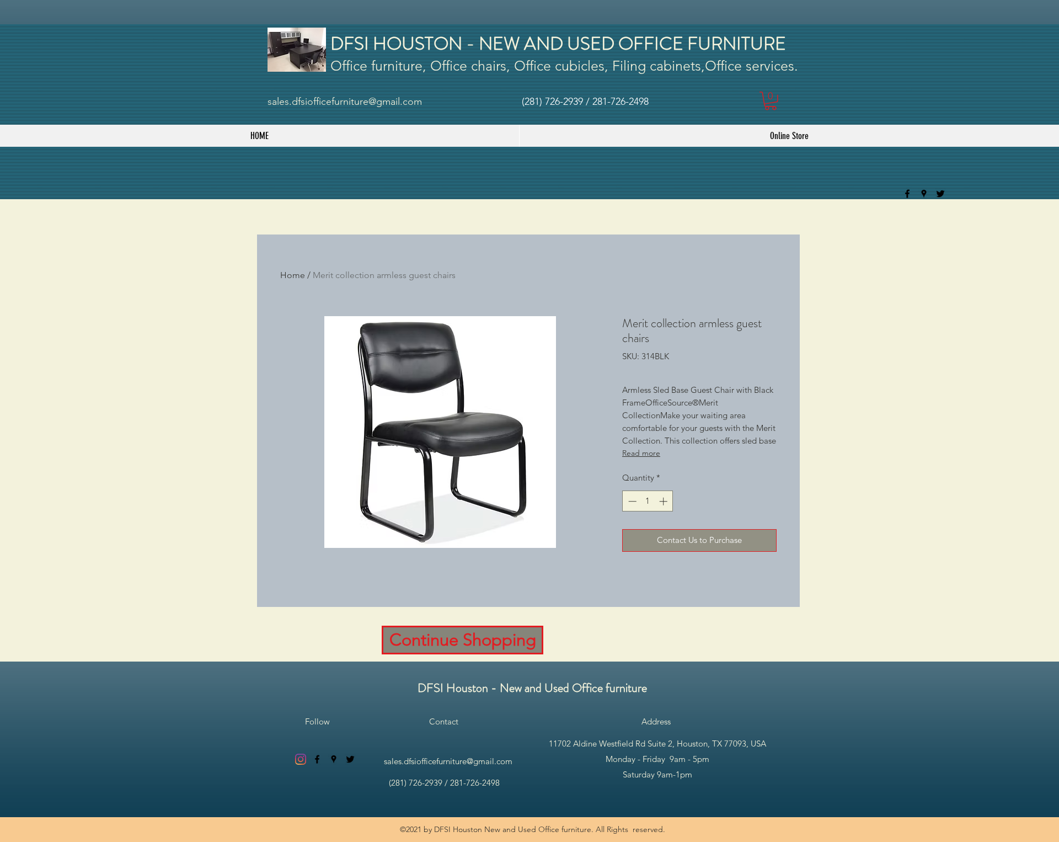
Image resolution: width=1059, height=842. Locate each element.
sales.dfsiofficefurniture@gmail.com (345, 101)
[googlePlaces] (923, 193)
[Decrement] (631, 501)
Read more (641, 453)
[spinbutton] (648, 501)
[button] (771, 101)
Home (292, 275)
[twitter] (940, 193)
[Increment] (664, 501)
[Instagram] (300, 759)
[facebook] (907, 193)
